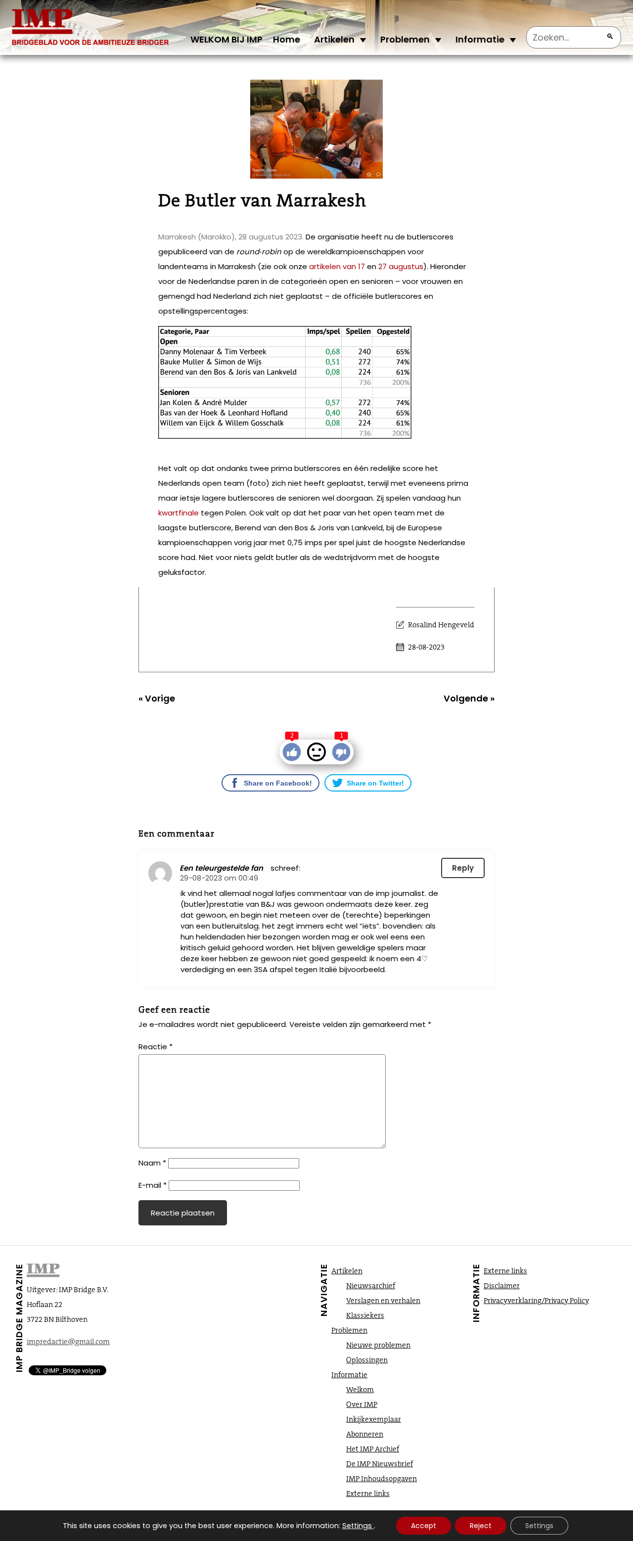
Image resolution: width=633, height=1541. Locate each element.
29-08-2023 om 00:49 (219, 878)
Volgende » (469, 698)
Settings (357, 1525)
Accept (423, 1526)
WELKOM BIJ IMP (226, 39)
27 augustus (400, 266)
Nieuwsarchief (370, 1286)
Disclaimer (502, 1286)
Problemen (405, 39)
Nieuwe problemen (378, 1345)
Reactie (155, 1046)
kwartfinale (178, 513)
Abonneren (364, 1434)
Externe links (368, 1493)
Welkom (360, 1390)
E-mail (152, 1185)
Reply (463, 868)
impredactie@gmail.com (68, 1342)
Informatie (479, 39)
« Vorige (156, 698)
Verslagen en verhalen (383, 1301)
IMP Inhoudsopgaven (381, 1479)
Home (286, 39)
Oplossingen (367, 1360)
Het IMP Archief (372, 1449)
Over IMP (361, 1404)
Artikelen (334, 39)
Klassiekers (365, 1315)
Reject (481, 1526)
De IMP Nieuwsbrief (379, 1464)
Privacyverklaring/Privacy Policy (536, 1301)
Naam (152, 1163)
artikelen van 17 (337, 266)
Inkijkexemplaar (373, 1419)
